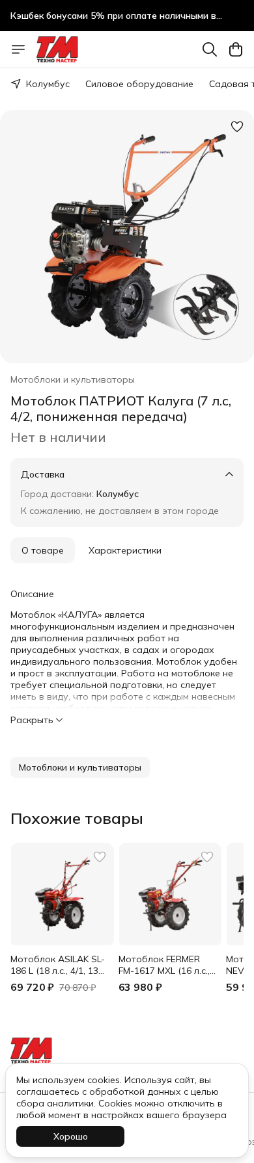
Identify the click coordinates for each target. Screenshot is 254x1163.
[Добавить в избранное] (237, 126)
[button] (80, 767)
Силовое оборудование (139, 84)
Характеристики (125, 550)
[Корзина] (236, 49)
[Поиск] (210, 49)
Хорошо (70, 1136)
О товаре (42, 550)
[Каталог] (18, 49)
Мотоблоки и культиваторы (72, 379)
